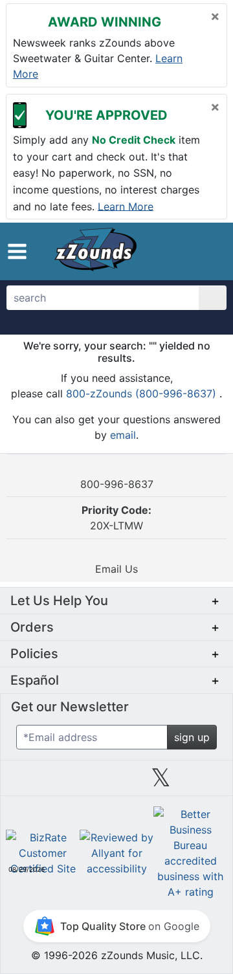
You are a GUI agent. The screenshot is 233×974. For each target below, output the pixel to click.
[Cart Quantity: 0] (166, 251)
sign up (192, 737)
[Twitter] (161, 782)
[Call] (210, 252)
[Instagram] (116, 782)
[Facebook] (72, 782)
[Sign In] (190, 251)
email (123, 434)
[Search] (213, 297)
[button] (17, 251)
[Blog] (28, 782)
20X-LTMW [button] (116, 518)
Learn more (125, 205)
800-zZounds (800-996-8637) (142, 393)
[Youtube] (205, 782)
